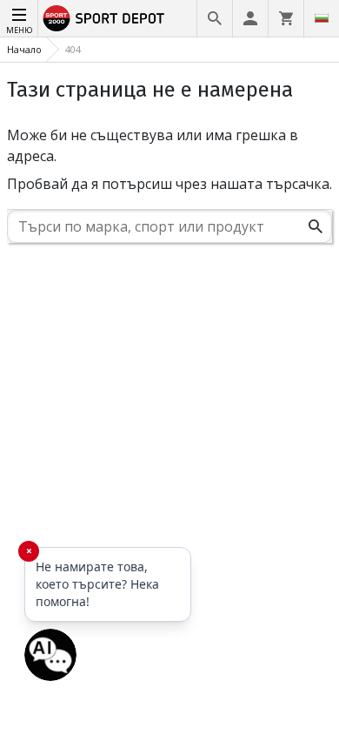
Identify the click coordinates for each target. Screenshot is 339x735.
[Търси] (315, 226)
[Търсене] (214, 18)
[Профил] (250, 18)
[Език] (321, 18)
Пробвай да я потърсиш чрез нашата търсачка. (169, 183)
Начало (24, 49)
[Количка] (286, 18)
